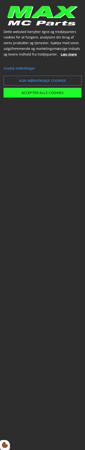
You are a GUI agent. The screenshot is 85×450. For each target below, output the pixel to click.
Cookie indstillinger (19, 68)
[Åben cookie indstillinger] (5, 445)
